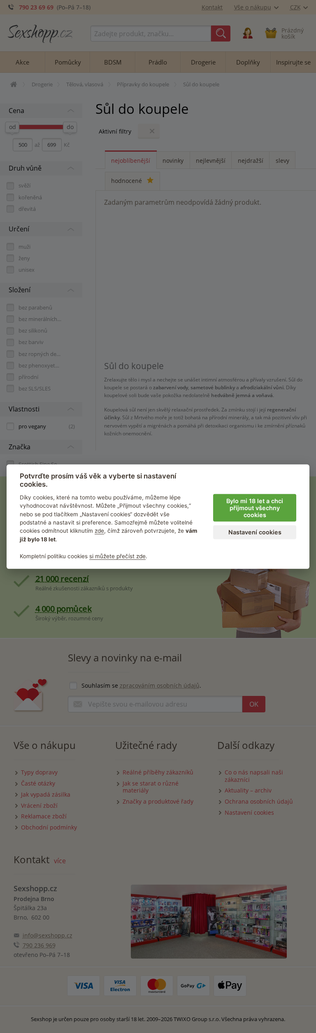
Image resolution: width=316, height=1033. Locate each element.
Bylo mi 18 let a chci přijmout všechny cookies (254, 507)
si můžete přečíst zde (117, 555)
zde (99, 530)
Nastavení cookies (254, 532)
